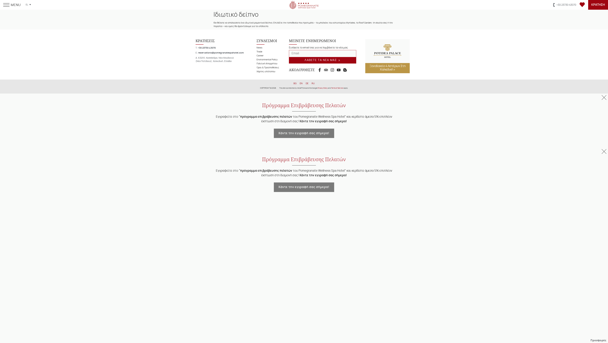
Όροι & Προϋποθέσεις (268, 67)
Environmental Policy (267, 59)
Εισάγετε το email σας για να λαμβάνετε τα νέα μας (318, 47)
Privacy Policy (323, 88)
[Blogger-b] (345, 70)
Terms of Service (337, 88)
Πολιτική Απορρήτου (267, 63)
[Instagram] (332, 70)
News (259, 48)
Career (260, 55)
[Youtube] (338, 70)
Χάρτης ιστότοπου (266, 71)
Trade (259, 51)
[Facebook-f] (319, 70)
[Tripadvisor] (326, 70)
